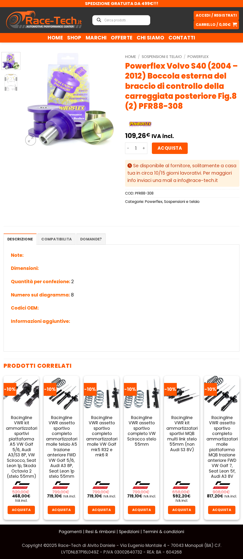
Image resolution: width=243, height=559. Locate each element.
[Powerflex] (140, 124)
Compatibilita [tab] (56, 239)
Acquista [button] (21, 509)
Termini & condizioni (163, 532)
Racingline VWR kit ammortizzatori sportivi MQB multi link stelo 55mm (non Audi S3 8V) (182, 433)
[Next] (110, 99)
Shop (74, 37)
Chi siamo (150, 37)
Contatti (181, 37)
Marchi (96, 37)
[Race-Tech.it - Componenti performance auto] (44, 20)
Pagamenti (70, 532)
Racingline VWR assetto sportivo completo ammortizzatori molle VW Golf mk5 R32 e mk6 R (101, 436)
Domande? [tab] (91, 239)
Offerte (121, 37)
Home (55, 37)
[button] (216, 24)
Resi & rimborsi (100, 532)
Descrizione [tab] (20, 239)
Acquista (170, 148)
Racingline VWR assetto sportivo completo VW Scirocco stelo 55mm (141, 431)
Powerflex (198, 56)
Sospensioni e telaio (162, 56)
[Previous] (31, 99)
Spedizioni (129, 532)
